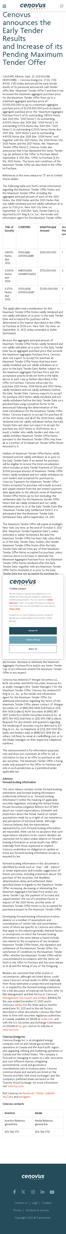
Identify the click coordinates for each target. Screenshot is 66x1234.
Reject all (33, 649)
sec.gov (22, 1026)
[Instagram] (33, 1192)
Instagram (24, 1097)
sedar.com (47, 1019)
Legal (35, 1203)
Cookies (47, 1203)
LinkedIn (50, 1093)
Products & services (37, 1210)
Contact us (20, 1203)
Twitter (39, 1093)
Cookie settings (33, 640)
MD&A (19, 1005)
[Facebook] (14, 1192)
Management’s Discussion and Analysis (25, 998)
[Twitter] (23, 1192)
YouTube (8, 1097)
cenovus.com (10, 1030)
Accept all (33, 631)
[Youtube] (52, 1192)
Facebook (28, 1093)
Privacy (18, 1210)
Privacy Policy (14, 609)
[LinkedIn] (42, 1192)
